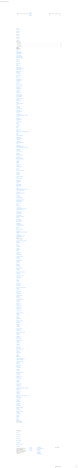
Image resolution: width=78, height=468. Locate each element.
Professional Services (40, 448)
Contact (30, 15)
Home (30, 12)
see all (17, 49)
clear (17, 47)
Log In (60, 14)
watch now (18, 28)
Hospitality (39, 451)
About (30, 14)
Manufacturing (39, 453)
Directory (30, 13)
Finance (38, 450)
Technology (39, 449)
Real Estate (39, 447)
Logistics (38, 452)
